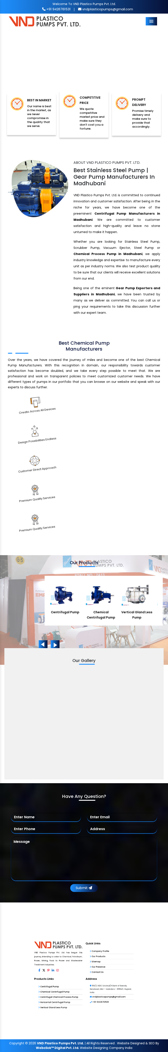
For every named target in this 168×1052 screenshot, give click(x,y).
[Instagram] (41, 960)
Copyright (16, 1043)
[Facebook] (11, 960)
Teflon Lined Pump (142, 612)
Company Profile (110, 929)
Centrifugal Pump (27, 986)
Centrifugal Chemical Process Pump (43, 1004)
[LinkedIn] (33, 960)
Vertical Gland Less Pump (34, 1021)
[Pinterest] (26, 960)
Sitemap (103, 946)
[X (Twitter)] (18, 960)
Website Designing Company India (106, 1048)
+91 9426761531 (58, 9)
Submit (82, 887)
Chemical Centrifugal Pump (36, 995)
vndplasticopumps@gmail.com (107, 9)
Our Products (107, 937)
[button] (12, 64)
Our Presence (107, 954)
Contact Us (106, 963)
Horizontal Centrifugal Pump (36, 1012)
